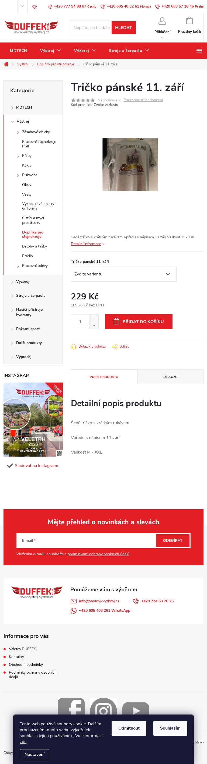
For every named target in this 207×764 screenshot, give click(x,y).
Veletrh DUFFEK (22, 649)
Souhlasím (170, 728)
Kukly (26, 165)
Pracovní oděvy (35, 265)
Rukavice (29, 175)
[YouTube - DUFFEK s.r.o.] (135, 711)
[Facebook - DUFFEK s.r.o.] (71, 711)
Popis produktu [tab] (104, 377)
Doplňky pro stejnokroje (32, 234)
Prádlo (27, 256)
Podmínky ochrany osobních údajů (33, 675)
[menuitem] (19, 51)
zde (23, 742)
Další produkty (29, 342)
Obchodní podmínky (26, 664)
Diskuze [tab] (170, 377)
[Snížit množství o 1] (93, 325)
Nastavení (34, 755)
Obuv (26, 184)
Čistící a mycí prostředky (33, 220)
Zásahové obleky (36, 132)
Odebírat (172, 540)
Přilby (27, 155)
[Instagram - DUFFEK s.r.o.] (103, 711)
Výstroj (23, 121)
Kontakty (16, 656)
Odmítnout (129, 728)
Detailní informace (86, 243)
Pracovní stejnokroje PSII (39, 144)
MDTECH (24, 107)
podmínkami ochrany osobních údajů (98, 554)
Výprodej (24, 356)
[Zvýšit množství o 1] (93, 318)
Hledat (123, 28)
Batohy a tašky (34, 246)
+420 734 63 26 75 (157, 601)
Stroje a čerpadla (31, 295)
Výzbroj (22, 281)
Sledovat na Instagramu (37, 466)
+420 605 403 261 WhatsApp (104, 610)
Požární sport (28, 328)
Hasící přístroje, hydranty (29, 312)
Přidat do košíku (143, 322)
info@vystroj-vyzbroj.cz (99, 601)
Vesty (27, 194)
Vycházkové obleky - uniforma (39, 206)
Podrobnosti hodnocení (143, 100)
